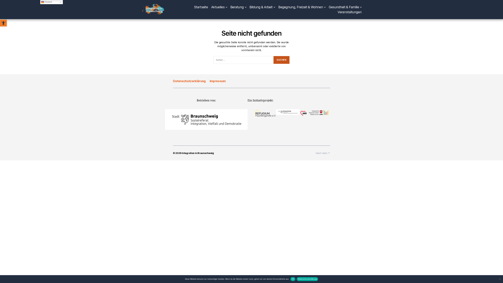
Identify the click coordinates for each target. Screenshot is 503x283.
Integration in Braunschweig (198, 153)
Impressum (218, 81)
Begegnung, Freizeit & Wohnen (300, 7)
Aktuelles (218, 7)
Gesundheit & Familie (344, 7)
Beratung (237, 7)
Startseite (201, 7)
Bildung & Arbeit (261, 7)
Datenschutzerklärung (189, 81)
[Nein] (499, 279)
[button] (3, 23)
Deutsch (48, 2)
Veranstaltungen (350, 12)
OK (293, 279)
